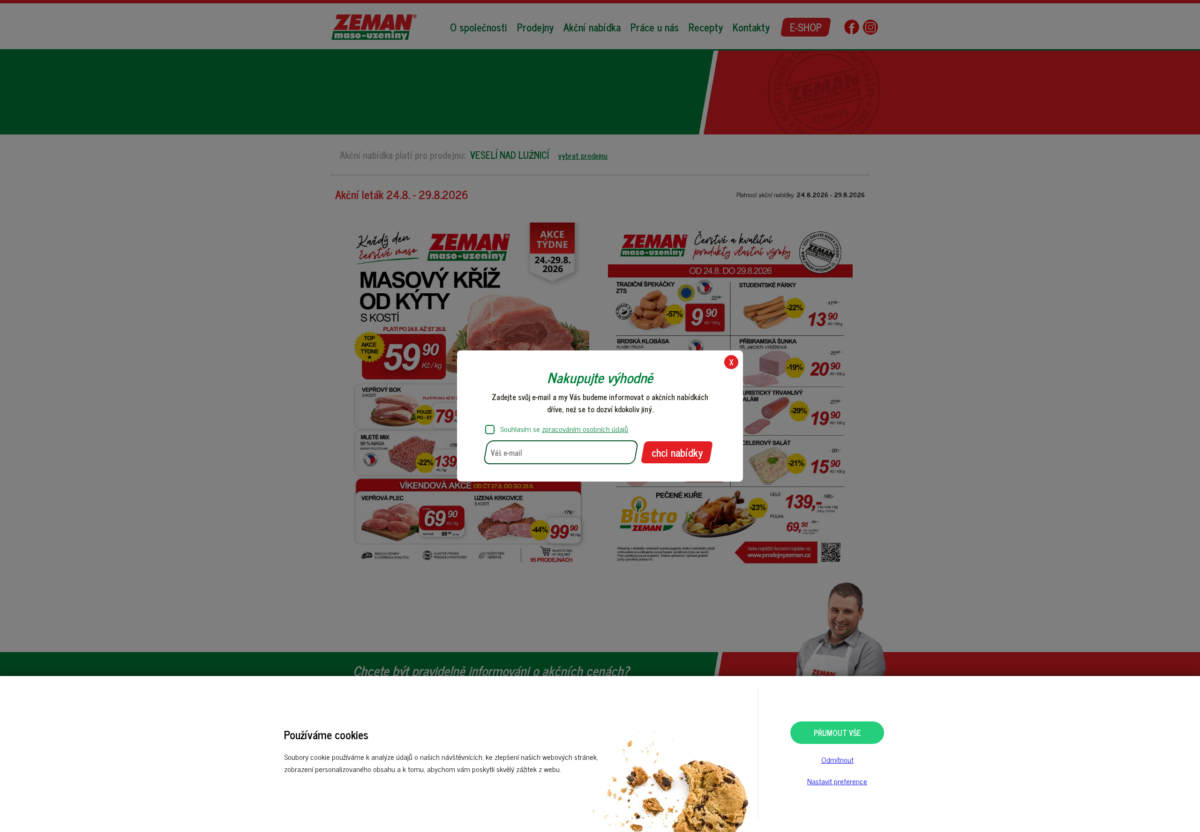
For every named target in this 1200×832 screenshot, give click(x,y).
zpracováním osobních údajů (585, 429)
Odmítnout (837, 759)
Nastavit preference (837, 781)
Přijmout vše (837, 733)
